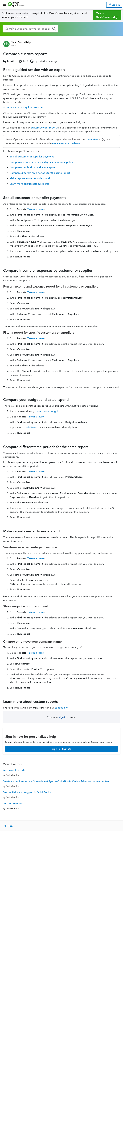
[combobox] (30, 28)
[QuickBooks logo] (16, 4)
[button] (4, 4)
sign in (62, 717)
